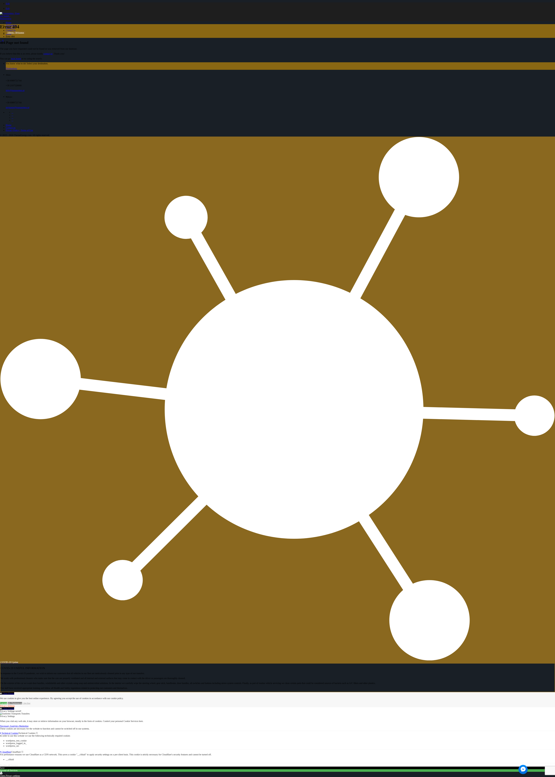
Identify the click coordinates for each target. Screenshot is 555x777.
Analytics (14, 726)
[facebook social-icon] (12, 112)
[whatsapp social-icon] (12, 120)
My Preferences (15, 703)
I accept (3, 703)
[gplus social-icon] (12, 115)
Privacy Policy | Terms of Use (19, 130)
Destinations (11, 68)
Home (8, 22)
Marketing (23, 726)
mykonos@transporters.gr (17, 107)
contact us (48, 53)
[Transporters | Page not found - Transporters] (11, 18)
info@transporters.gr (15, 90)
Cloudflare (6, 752)
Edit (8, 3)
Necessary (5, 726)
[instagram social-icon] (12, 117)
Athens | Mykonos (15, 32)
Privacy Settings (7, 706)
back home (16, 58)
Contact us (10, 30)
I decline (26, 703)
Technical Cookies (9, 733)
